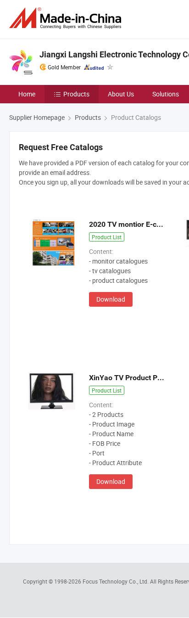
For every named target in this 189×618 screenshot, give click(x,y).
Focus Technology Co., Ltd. (116, 581)
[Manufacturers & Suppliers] (67, 18)
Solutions (165, 94)
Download (110, 299)
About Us (121, 94)
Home (26, 94)
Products (76, 94)
